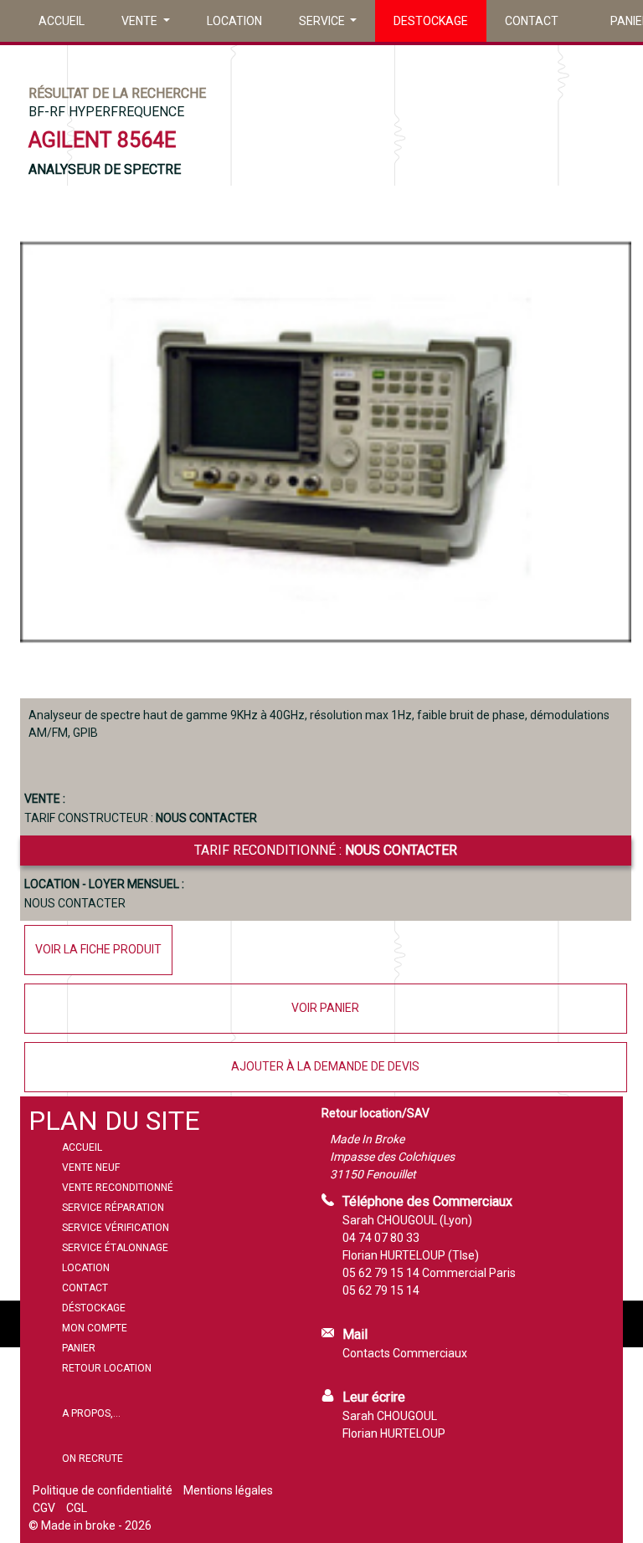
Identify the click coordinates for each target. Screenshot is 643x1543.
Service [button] (323, 21)
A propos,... (91, 1413)
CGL (76, 1508)
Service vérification (115, 1228)
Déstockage (94, 1308)
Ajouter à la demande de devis (325, 1066)
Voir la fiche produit (98, 949)
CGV (44, 1508)
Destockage (431, 21)
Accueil (62, 21)
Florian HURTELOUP (393, 1433)
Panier (78, 1348)
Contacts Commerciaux (404, 1353)
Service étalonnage (115, 1248)
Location (234, 21)
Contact (531, 21)
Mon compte (94, 1328)
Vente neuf (91, 1167)
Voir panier (325, 1007)
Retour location (107, 1368)
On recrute (92, 1458)
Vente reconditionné (117, 1187)
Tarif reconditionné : (325, 850)
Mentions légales (228, 1490)
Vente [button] (140, 21)
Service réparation (113, 1207)
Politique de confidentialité (102, 1490)
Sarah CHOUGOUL (389, 1416)
